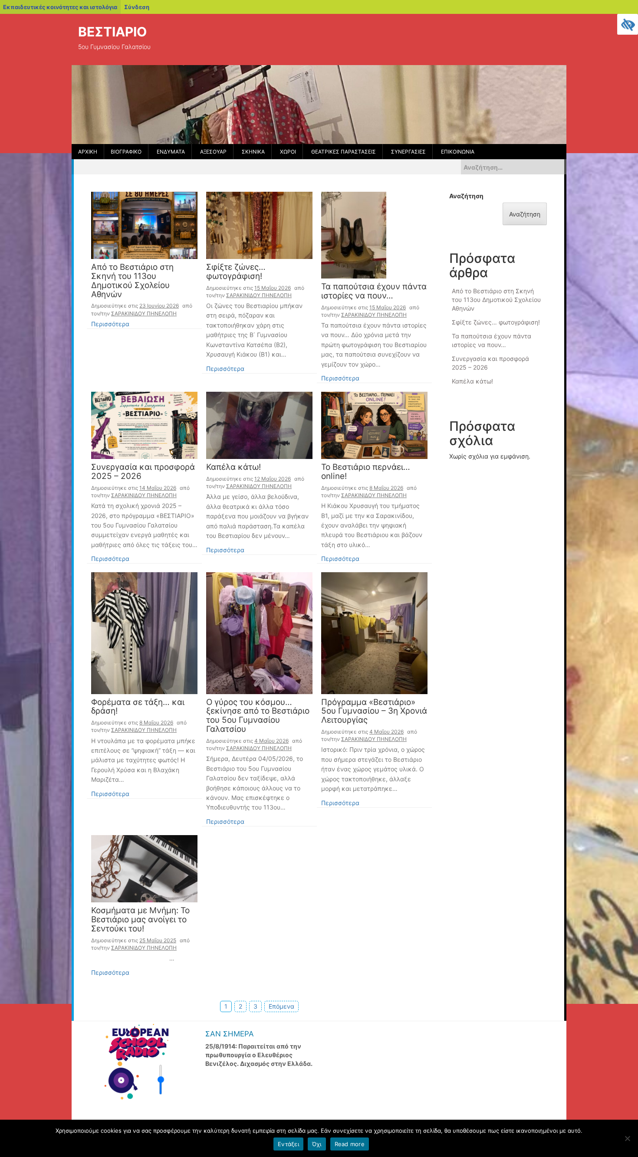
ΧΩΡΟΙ (288, 151)
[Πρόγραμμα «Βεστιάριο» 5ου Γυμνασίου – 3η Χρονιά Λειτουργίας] (374, 632)
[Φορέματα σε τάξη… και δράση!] (144, 632)
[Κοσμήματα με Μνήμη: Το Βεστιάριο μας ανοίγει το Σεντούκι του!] (144, 868)
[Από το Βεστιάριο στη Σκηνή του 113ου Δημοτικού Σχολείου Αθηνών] (144, 224)
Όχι (317, 1144)
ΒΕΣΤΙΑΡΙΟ (112, 31)
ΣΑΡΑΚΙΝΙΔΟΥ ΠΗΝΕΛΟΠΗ (144, 313)
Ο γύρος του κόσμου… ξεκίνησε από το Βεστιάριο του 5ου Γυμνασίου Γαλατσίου (257, 716)
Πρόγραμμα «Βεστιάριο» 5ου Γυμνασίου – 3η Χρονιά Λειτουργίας (374, 711)
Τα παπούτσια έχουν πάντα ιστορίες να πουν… (374, 291)
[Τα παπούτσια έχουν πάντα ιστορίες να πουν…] (353, 234)
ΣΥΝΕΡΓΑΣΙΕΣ (408, 151)
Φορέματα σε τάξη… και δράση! (137, 707)
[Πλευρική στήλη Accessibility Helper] (627, 24)
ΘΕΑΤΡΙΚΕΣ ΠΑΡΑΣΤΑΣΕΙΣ (343, 151)
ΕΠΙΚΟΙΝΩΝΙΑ (457, 151)
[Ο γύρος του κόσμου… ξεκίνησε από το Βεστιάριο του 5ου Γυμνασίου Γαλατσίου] (259, 632)
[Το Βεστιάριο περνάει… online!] (374, 424)
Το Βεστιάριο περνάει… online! (365, 472)
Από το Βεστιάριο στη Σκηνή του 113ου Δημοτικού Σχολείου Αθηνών (132, 281)
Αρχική (87, 151)
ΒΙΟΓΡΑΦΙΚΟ (126, 151)
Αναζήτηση (466, 196)
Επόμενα (281, 1006)
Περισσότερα (110, 324)
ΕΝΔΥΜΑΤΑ (171, 151)
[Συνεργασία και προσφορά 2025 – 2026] (144, 424)
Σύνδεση (136, 6)
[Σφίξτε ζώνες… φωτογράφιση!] (259, 224)
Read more (350, 1144)
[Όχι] (627, 1138)
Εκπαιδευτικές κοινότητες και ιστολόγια (60, 6)
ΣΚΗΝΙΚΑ (253, 151)
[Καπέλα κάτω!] (259, 424)
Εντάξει (288, 1144)
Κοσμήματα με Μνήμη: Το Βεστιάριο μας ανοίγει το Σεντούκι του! (140, 920)
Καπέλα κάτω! (233, 467)
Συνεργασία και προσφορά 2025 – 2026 (143, 472)
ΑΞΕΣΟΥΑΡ (213, 151)
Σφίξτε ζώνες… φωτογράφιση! (236, 272)
